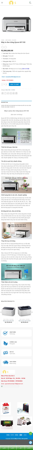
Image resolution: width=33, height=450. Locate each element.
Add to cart (14, 84)
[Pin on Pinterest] (13, 93)
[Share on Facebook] (5, 93)
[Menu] (2, 2)
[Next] (32, 315)
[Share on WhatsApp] (2, 93)
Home (2, 40)
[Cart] (30, 3)
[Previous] (1, 315)
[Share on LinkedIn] (16, 93)
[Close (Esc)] (1, 441)
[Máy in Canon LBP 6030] (8, 311)
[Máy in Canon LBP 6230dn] (24, 311)
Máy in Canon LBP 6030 (8, 320)
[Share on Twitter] (8, 93)
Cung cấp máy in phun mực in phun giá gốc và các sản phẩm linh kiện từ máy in (16, 106)
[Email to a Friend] (11, 93)
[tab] (16, 102)
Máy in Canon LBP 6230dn (25, 320)
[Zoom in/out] (6, 441)
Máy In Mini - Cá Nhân (11, 40)
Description (4, 102)
